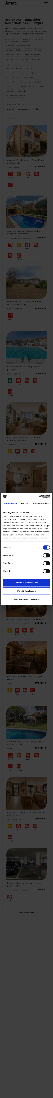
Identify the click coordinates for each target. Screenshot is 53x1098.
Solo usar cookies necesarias (26, 599)
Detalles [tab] (25, 503)
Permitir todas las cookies (26, 583)
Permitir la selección (26, 591)
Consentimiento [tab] (10, 503)
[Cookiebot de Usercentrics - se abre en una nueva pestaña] (39, 496)
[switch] (46, 555)
